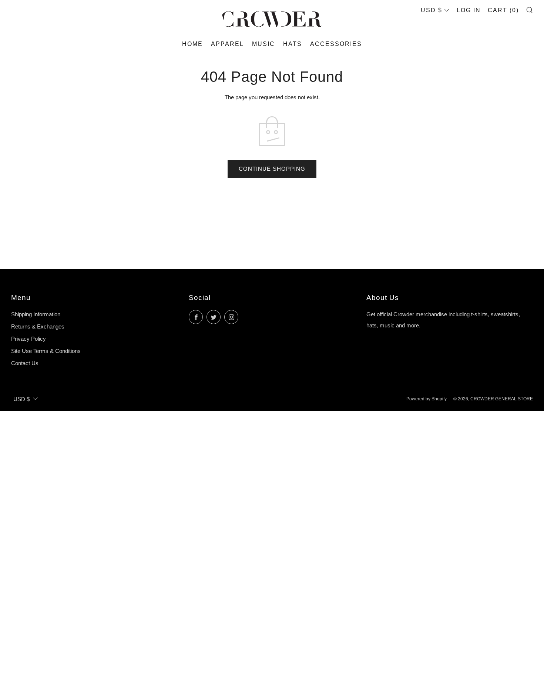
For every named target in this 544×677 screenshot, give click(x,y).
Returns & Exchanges (37, 326)
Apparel (227, 44)
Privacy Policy (28, 339)
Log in (469, 10)
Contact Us (24, 363)
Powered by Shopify (426, 398)
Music (263, 44)
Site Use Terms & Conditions (46, 351)
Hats (292, 44)
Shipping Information (35, 314)
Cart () (503, 10)
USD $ (431, 10)
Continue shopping (272, 169)
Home (192, 44)
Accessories (336, 44)
